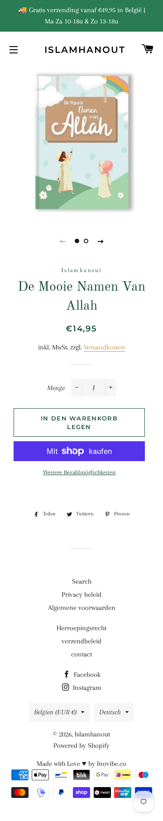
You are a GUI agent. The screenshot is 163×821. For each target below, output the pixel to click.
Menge (56, 388)
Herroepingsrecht (81, 628)
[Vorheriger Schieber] (62, 241)
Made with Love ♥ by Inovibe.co (81, 764)
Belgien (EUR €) (55, 712)
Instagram (86, 688)
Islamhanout (81, 49)
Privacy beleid (81, 594)
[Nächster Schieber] (100, 241)
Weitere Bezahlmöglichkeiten (79, 472)
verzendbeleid (81, 641)
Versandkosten (104, 347)
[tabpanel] (81, 143)
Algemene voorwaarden (81, 608)
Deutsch (110, 712)
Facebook (86, 674)
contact (81, 654)
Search (81, 581)
